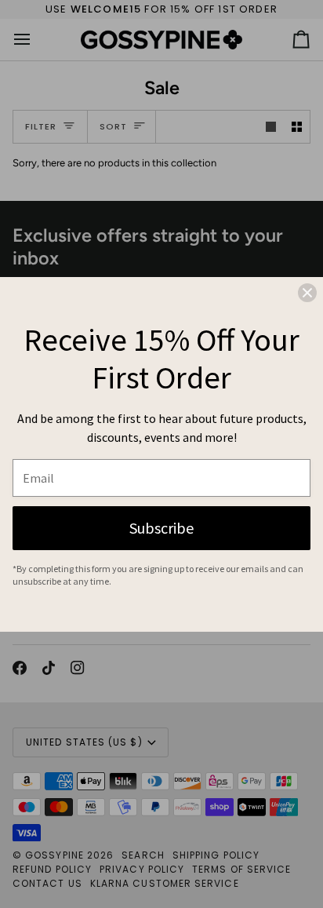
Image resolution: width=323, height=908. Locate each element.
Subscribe (161, 528)
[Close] (307, 292)
